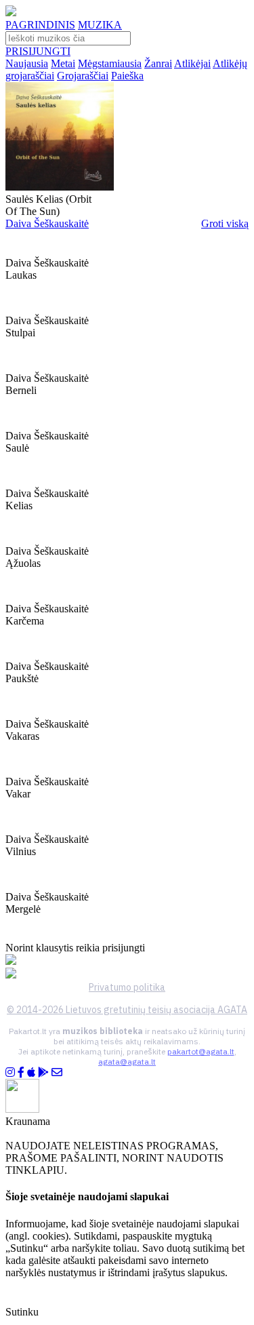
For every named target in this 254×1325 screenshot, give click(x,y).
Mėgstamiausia (110, 63)
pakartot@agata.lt (200, 1051)
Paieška (127, 75)
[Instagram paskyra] (10, 1072)
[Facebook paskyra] (21, 1072)
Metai (63, 63)
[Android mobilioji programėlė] (43, 1072)
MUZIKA (100, 25)
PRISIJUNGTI (37, 51)
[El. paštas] (56, 1072)
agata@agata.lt (127, 1061)
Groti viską (225, 223)
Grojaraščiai (82, 75)
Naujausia (26, 63)
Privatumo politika (127, 987)
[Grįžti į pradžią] (10, 12)
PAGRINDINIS (40, 25)
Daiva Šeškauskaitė (47, 223)
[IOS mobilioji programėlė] (31, 1072)
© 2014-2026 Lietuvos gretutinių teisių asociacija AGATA (127, 1010)
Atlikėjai (192, 63)
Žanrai (158, 63)
